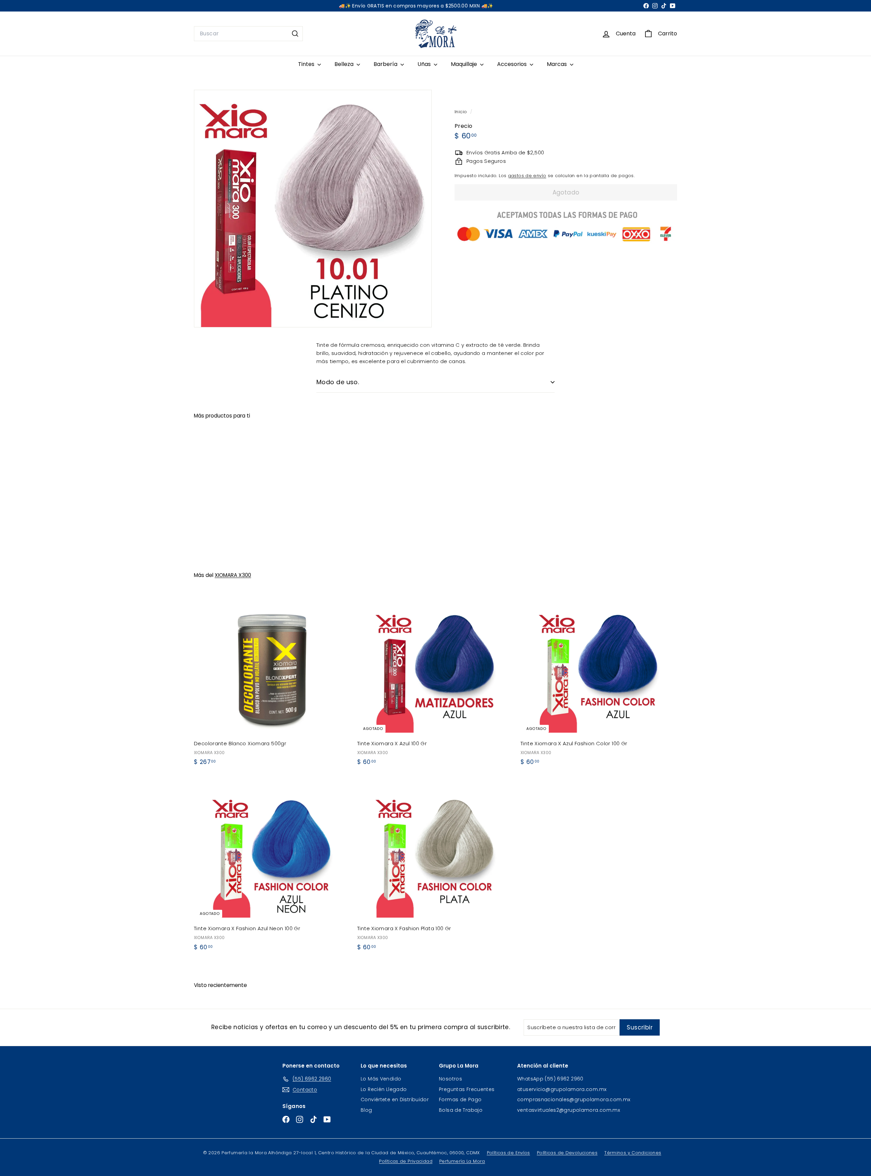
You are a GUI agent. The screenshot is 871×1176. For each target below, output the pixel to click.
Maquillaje (464, 64)
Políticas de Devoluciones (567, 1152)
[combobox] (248, 33)
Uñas (424, 64)
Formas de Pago (460, 1099)
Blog (366, 1110)
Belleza (344, 64)
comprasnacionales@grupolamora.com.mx (573, 1099)
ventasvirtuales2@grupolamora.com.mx (568, 1110)
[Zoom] (312, 208)
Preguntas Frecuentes (467, 1089)
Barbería (386, 64)
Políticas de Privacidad (405, 1161)
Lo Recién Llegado (384, 1089)
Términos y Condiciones (632, 1152)
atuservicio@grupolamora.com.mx (561, 1089)
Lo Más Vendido (381, 1078)
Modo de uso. (337, 382)
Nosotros (450, 1078)
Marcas (557, 64)
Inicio (462, 112)
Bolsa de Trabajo (460, 1110)
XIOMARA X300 (233, 575)
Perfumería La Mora (462, 1161)
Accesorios (512, 64)
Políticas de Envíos (508, 1152)
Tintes (307, 64)
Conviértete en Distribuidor (395, 1099)
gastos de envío (527, 175)
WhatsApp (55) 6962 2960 (550, 1078)
